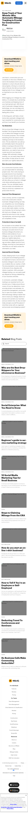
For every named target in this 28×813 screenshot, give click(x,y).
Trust (14, 775)
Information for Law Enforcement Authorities (13, 772)
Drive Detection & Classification (14, 707)
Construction (14, 718)
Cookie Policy (18, 766)
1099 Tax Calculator (14, 758)
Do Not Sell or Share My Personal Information (11, 807)
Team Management (14, 701)
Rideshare (14, 727)
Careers (14, 742)
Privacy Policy (13, 804)
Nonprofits (14, 733)
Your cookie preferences (13, 768)
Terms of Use (8, 766)
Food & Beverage (14, 730)
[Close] (26, 795)
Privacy (22, 763)
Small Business (14, 724)
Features (14, 688)
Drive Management (14, 704)
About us (14, 739)
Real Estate (14, 721)
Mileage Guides (14, 752)
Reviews (14, 691)
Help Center (14, 755)
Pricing (14, 695)
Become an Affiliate (14, 746)
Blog (14, 749)
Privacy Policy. (10, 808)
